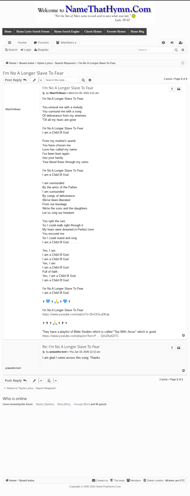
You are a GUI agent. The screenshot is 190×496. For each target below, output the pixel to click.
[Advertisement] (95, 442)
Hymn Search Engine (66, 31)
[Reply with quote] (179, 89)
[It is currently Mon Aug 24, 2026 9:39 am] (182, 63)
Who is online (15, 398)
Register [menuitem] (181, 43)
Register (43, 49)
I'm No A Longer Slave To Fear (33, 73)
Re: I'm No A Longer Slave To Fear (71, 346)
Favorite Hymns (116, 31)
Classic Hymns (93, 31)
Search (12, 49)
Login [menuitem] (173, 43)
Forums (43, 42)
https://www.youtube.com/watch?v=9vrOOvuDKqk (76, 314)
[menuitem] (163, 42)
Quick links (10, 43)
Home (8, 31)
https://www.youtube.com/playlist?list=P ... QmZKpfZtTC (80, 336)
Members (67, 42)
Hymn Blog (137, 31)
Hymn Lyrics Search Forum (32, 31)
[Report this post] (172, 89)
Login (27, 49)
